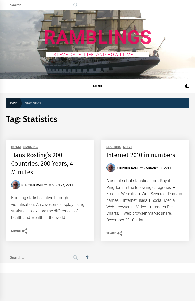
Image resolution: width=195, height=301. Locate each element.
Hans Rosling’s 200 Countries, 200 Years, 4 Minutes (42, 164)
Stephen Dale (32, 185)
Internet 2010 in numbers (140, 155)
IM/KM (16, 147)
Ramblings (98, 37)
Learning (30, 147)
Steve (127, 147)
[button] (187, 86)
